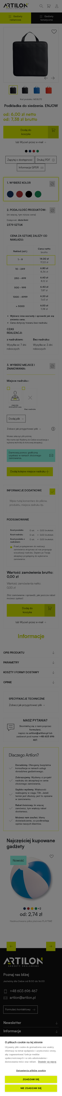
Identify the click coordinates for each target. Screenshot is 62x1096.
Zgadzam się (31, 1079)
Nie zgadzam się (31, 1088)
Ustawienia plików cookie (31, 1070)
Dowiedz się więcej (47, 1062)
